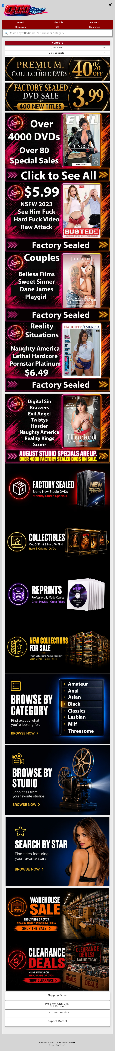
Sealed (20, 22)
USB (57, 27)
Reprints (94, 22)
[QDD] (26, 10)
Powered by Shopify (57, 1045)
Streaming (20, 27)
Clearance (94, 27)
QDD (56, 1042)
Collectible (57, 22)
